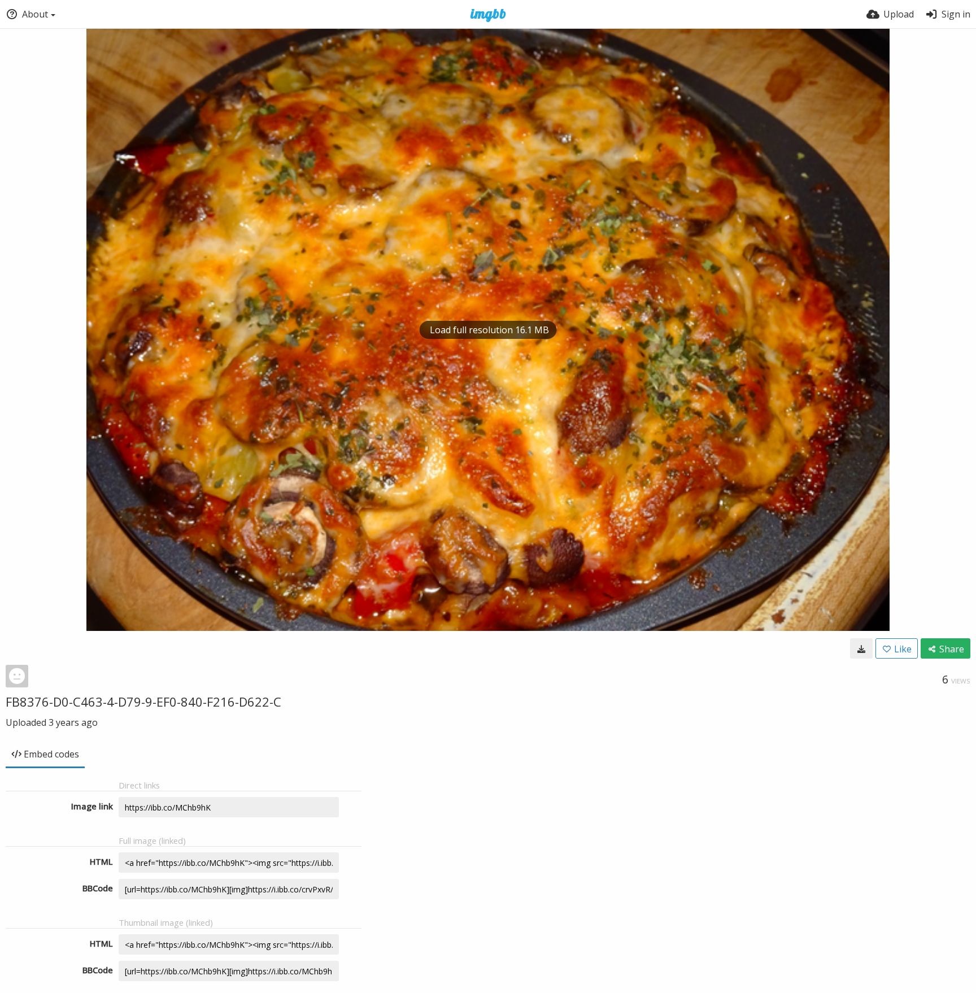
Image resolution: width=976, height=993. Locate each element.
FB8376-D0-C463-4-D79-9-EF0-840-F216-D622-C (143, 701)
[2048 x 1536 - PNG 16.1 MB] (861, 648)
